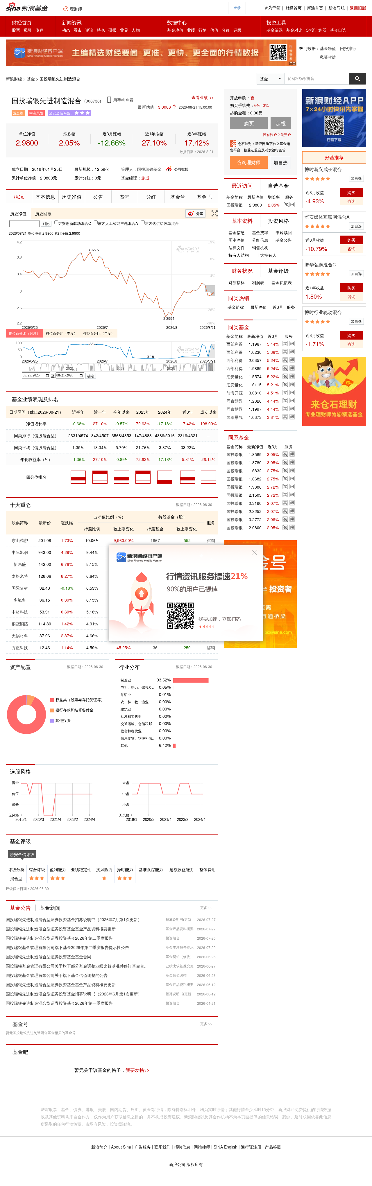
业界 (124, 30)
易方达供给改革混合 (162, 223)
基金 (31, 79)
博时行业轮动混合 (323, 312)
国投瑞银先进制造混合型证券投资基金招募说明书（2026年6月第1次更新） (74, 994)
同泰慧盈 (234, 401)
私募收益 (328, 57)
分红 (226, 30)
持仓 (101, 30)
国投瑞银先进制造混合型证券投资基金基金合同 (48, 956)
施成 (145, 178)
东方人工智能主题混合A (118, 223)
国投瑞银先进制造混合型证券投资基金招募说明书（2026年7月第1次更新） (74, 919)
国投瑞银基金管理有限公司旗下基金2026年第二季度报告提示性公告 (67, 947)
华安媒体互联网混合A (327, 216)
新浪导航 (336, 8)
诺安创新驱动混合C (74, 223)
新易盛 (20, 564)
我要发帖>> (137, 1070)
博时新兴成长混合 (323, 169)
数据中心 (177, 22)
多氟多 (20, 600)
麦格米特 (20, 576)
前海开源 (234, 393)
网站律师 (202, 1147)
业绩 (191, 30)
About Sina (121, 1147)
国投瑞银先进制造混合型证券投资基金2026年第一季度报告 (59, 1003)
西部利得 (234, 344)
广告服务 (143, 1147)
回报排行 (348, 48)
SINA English (225, 1147)
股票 (16, 30)
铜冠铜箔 (20, 624)
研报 (112, 30)
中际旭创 (20, 552)
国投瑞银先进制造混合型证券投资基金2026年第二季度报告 (59, 938)
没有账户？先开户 (277, 134)
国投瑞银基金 (149, 169)
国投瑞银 (234, 205)
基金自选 (338, 30)
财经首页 (293, 8)
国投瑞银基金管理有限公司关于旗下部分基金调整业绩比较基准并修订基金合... (77, 966)
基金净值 (175, 30)
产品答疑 (273, 1147)
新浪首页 (315, 8)
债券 (39, 30)
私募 (28, 30)
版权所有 (195, 1164)
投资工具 (276, 22)
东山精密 (20, 540)
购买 (351, 192)
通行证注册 (251, 1147)
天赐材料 (20, 635)
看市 (78, 30)
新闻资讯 (72, 22)
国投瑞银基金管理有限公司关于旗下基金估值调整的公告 (57, 975)
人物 (136, 30)
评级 (237, 30)
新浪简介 (99, 1147)
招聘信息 (182, 1147)
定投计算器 (316, 30)
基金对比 (294, 30)
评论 (89, 30)
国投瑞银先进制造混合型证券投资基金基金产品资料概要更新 (61, 929)
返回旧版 (358, 8)
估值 (214, 30)
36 (155, 647)
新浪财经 (14, 79)
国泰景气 (234, 417)
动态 (66, 30)
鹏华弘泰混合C (320, 264)
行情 (202, 30)
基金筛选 (275, 30)
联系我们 (162, 1147)
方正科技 (20, 647)
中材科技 (20, 612)
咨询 (211, 540)
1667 (155, 540)
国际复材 (20, 588)
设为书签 (272, 8)
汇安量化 (234, 376)
